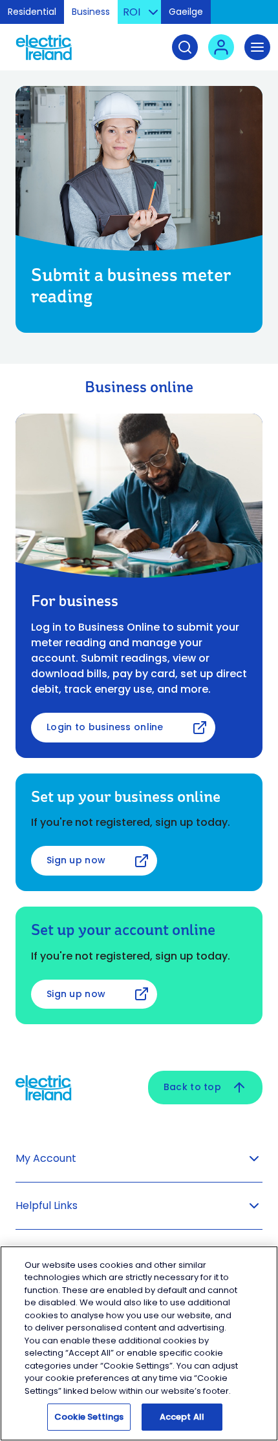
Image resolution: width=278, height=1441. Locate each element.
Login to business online (105, 726)
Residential (32, 11)
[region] (139, 1343)
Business (91, 11)
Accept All (182, 1417)
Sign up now (76, 860)
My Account (46, 1158)
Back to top (192, 1086)
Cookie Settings (88, 1417)
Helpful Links (47, 1205)
